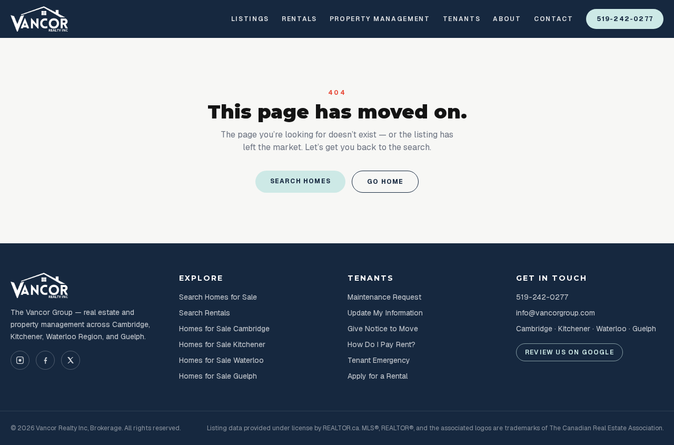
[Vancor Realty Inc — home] (39, 19)
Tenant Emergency (379, 360)
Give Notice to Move (383, 328)
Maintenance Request (384, 297)
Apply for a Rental (378, 376)
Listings (250, 19)
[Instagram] (20, 360)
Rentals (299, 19)
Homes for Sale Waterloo (221, 360)
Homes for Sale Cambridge (224, 328)
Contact (553, 19)
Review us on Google (569, 352)
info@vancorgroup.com (555, 313)
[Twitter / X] (70, 360)
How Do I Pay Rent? (381, 344)
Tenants (462, 19)
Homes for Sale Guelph (218, 376)
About (507, 19)
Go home (385, 181)
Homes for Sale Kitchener (222, 344)
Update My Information (385, 313)
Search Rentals (204, 313)
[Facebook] (45, 360)
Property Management (380, 19)
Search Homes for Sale (218, 297)
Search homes (300, 181)
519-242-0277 (625, 19)
